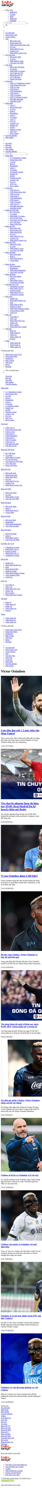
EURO (12, 127)
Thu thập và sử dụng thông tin (16, 1465)
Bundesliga (14, 113)
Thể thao (8, 329)
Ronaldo (8, 367)
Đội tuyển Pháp (15, 276)
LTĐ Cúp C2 (14, 204)
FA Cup (12, 47)
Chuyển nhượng (11, 136)
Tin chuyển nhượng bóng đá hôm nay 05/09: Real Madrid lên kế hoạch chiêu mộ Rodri (20, 806)
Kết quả (8, 145)
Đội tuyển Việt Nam (17, 67)
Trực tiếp (8, 147)
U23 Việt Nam (15, 77)
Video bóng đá (15, 343)
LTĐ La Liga (14, 87)
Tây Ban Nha (10, 55)
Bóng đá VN (5, 1426)
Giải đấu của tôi (15, 101)
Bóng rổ (13, 331)
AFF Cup (13, 131)
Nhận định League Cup (18, 53)
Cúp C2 (12, 119)
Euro (11, 303)
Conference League (17, 294)
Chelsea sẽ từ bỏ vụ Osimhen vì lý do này (20, 1175)
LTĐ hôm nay (6, 1418)
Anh (7, 39)
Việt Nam (8, 65)
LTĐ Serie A (14, 89)
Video (7, 341)
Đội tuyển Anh (15, 41)
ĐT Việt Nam (15, 212)
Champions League (17, 286)
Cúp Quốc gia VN (16, 73)
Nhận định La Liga (16, 61)
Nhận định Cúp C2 (16, 292)
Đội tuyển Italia (15, 254)
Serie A (12, 111)
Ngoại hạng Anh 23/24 (13, 354)
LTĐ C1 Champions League (20, 83)
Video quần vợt (15, 337)
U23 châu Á (14, 317)
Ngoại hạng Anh (11, 35)
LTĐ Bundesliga (16, 91)
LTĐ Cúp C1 (14, 190)
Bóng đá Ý (5, 1432)
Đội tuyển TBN (15, 57)
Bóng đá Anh (10, 226)
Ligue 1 (12, 115)
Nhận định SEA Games (18, 327)
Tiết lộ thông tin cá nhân (14, 1471)
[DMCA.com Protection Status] (7, 1481)
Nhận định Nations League (19, 309)
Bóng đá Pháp (10, 274)
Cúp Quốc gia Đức (16, 272)
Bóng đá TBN (10, 242)
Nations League (15, 129)
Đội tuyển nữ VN (16, 75)
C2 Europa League (16, 172)
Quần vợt (13, 335)
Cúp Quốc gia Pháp (17, 282)
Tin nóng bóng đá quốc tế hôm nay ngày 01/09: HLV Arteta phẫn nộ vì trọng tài (20, 1025)
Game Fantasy (10, 37)
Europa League (15, 290)
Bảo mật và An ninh (12, 1475)
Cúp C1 (12, 105)
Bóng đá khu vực (7, 1442)
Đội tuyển (8, 297)
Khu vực (8, 315)
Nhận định (9, 103)
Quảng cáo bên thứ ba (13, 1473)
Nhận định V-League (17, 71)
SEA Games (14, 133)
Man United (9, 361)
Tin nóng (8, 143)
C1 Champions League (18, 158)
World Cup (14, 125)
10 (6, 25)
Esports (12, 339)
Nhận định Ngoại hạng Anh (20, 45)
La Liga (12, 59)
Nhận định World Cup (18, 301)
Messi (7, 365)
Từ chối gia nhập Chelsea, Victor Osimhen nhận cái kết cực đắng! (20, 1101)
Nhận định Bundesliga (18, 270)
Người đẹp (9, 358)
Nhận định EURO (16, 305)
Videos (3, 1416)
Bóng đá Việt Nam (12, 210)
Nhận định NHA (16, 232)
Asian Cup (13, 323)
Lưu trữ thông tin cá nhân (14, 1467)
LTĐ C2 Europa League (18, 97)
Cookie (8, 1469)
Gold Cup (13, 313)
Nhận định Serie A (16, 258)
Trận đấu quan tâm (16, 99)
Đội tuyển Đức (15, 266)
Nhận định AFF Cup (17, 321)
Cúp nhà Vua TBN (16, 63)
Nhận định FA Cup (16, 49)
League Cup (14, 51)
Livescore (8, 81)
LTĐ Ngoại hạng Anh (18, 85)
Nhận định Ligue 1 (16, 280)
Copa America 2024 (17, 311)
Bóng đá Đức (10, 264)
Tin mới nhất (9, 33)
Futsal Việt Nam (15, 79)
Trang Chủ (5, 1406)
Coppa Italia (14, 260)
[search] (27, 23)
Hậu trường (9, 138)
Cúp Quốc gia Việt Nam (18, 220)
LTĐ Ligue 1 (14, 93)
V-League (13, 69)
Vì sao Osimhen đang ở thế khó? (19, 875)
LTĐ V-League (15, 95)
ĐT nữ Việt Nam (16, 218)
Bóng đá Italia (10, 252)
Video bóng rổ (15, 333)
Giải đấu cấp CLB (11, 284)
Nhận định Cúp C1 (16, 288)
